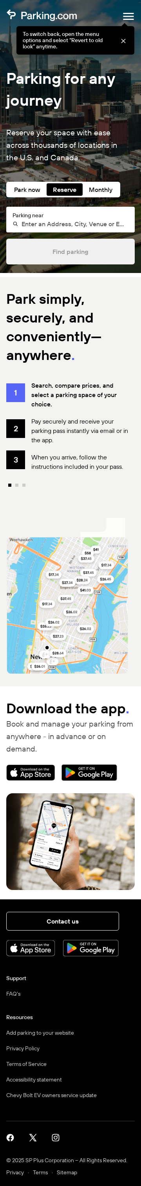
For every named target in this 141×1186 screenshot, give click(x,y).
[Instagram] (58, 1137)
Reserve (64, 189)
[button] (123, 40)
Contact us (63, 921)
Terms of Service (26, 1063)
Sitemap (67, 1172)
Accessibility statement (34, 1079)
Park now (27, 189)
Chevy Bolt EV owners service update (51, 1095)
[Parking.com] (41, 16)
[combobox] (74, 224)
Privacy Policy (23, 1048)
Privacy (15, 1172)
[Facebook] (13, 1137)
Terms (40, 1172)
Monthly (100, 189)
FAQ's (13, 993)
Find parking (70, 251)
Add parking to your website (40, 1032)
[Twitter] (35, 1137)
